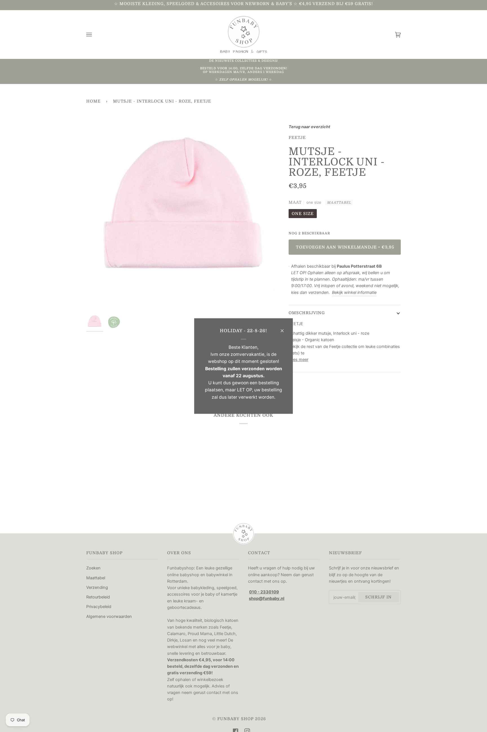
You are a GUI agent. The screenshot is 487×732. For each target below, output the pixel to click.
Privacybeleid (98, 606)
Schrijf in (378, 597)
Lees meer (298, 359)
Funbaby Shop (235, 719)
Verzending (97, 587)
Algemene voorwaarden (109, 616)
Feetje (297, 137)
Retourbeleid (98, 597)
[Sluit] (284, 328)
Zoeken (93, 568)
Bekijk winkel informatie (354, 292)
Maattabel (339, 203)
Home (93, 101)
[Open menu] (94, 34)
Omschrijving (307, 312)
